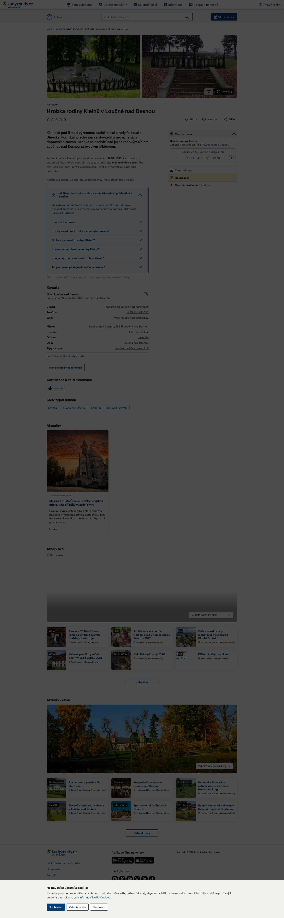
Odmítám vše (77, 907)
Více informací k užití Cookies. (92, 897)
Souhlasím (55, 907)
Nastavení (99, 907)
